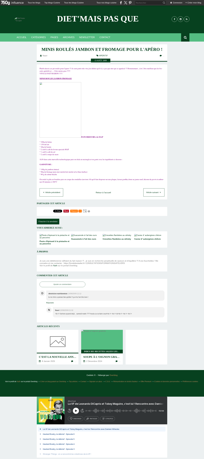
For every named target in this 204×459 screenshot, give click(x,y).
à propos (109, 419)
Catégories (38, 37)
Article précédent (52, 192)
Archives (69, 37)
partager (93, 419)
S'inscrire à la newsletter (48, 221)
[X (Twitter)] (125, 2)
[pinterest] (130, 2)
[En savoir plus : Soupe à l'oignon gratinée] (102, 347)
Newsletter (87, 37)
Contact (105, 37)
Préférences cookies (190, 381)
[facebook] (121, 2)
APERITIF (103, 55)
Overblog (113, 375)
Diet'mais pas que (98, 19)
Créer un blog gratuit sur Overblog (53, 381)
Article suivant (152, 192)
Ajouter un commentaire (62, 284)
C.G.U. (107, 381)
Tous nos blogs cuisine (106, 3)
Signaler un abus (96, 381)
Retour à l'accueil (103, 192)
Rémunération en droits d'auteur (125, 381)
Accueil (22, 37)
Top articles (73, 381)
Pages (54, 37)
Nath (55, 265)
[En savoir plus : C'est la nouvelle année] (57, 347)
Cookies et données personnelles (167, 381)
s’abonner (77, 419)
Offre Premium (146, 381)
